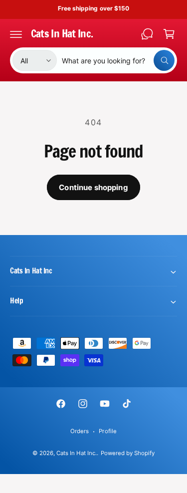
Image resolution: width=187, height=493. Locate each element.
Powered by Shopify (128, 453)
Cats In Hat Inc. (76, 453)
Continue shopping (93, 187)
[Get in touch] (147, 34)
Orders (79, 431)
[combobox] (118, 60)
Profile (107, 431)
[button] (16, 34)
